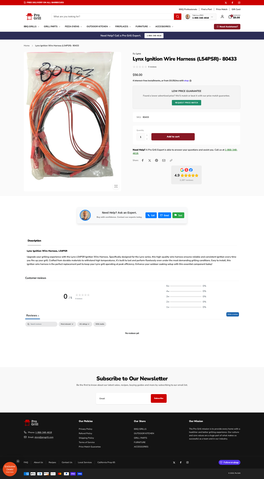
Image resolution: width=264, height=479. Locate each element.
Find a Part (206, 9)
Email (166, 215)
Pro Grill (237, 473)
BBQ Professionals (188, 9)
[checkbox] (99, 324)
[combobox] (116, 16)
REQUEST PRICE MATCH (186, 103)
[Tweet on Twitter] (149, 160)
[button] (31, 27)
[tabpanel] (132, 342)
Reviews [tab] (32, 315)
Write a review (232, 314)
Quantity (140, 130)
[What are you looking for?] (177, 16)
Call (153, 215)
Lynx (137, 53)
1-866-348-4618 (154, 35)
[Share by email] (164, 160)
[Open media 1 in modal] (72, 121)
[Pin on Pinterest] (156, 160)
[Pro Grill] (31, 425)
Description (34, 240)
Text (180, 215)
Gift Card (236, 9)
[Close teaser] (17, 461)
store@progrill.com (44, 437)
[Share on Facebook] (142, 160)
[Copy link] (171, 160)
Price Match (221, 9)
